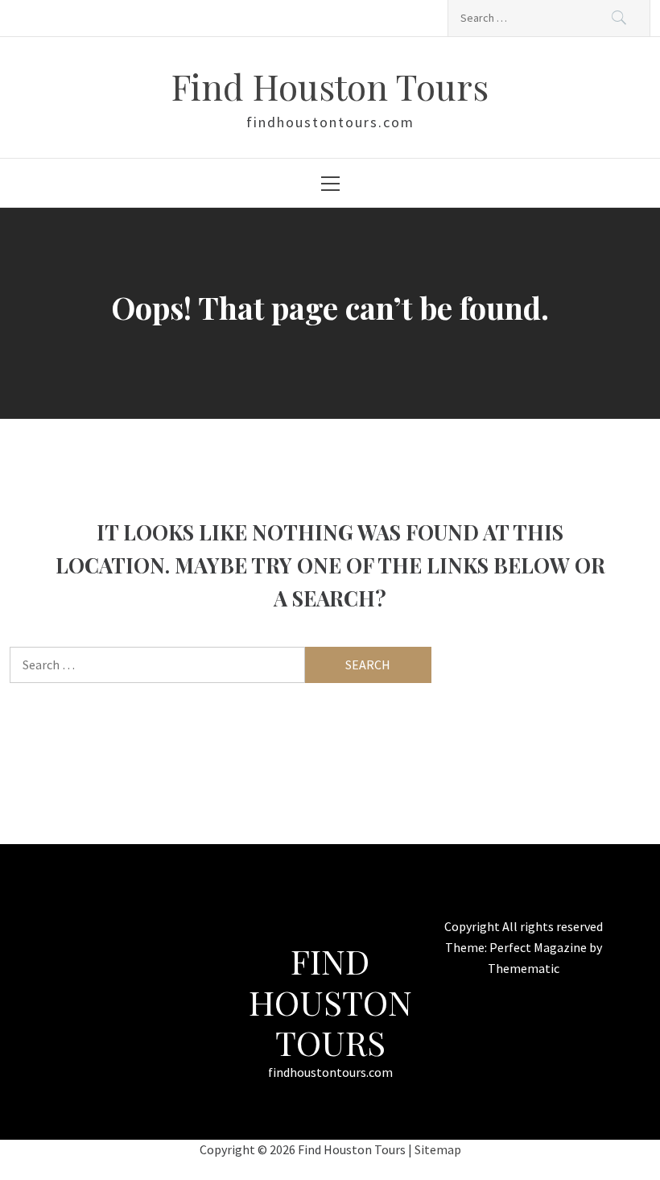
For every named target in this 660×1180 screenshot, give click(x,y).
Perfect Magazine (539, 947)
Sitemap (438, 1149)
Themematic (523, 968)
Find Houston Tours (330, 86)
